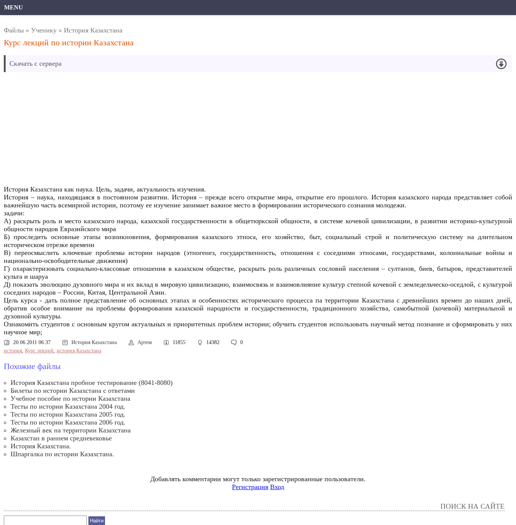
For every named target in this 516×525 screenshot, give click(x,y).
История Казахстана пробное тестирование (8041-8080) (92, 382)
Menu (13, 7)
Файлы (14, 30)
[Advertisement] (179, 131)
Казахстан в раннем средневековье (61, 438)
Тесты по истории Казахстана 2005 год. (68, 414)
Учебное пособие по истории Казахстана (70, 398)
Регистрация (250, 487)
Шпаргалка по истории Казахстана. (62, 454)
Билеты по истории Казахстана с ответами (73, 390)
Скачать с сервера (35, 63)
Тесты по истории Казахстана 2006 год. (68, 422)
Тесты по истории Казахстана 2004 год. (68, 406)
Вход (277, 487)
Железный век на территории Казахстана (71, 430)
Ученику (44, 30)
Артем (144, 342)
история (13, 351)
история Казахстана (79, 351)
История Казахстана (93, 30)
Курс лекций (39, 351)
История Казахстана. (41, 446)
